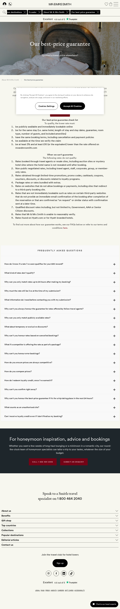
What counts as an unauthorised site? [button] (21, 407)
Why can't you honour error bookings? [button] (22, 353)
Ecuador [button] (32, 12)
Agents (54, 590)
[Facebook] (56, 573)
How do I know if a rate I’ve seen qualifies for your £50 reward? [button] (33, 264)
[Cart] (111, 4)
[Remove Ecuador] (39, 12)
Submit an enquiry (74, 462)
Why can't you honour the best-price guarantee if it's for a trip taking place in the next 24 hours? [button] (48, 398)
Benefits (5, 515)
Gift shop (6, 520)
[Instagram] (48, 573)
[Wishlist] (106, 4)
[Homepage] (60, 4)
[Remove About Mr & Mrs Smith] (67, 12)
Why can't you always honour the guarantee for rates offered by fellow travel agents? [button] (43, 309)
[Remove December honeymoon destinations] (24, 12)
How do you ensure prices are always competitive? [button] (28, 362)
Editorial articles (10, 540)
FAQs (42, 590)
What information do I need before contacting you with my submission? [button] (37, 300)
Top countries (8, 525)
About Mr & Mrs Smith (10, 80)
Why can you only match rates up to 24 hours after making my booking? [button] (37, 282)
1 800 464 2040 (69, 498)
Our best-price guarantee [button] (83, 12)
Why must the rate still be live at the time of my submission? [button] (32, 291)
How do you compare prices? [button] (18, 371)
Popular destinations (12, 535)
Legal (37, 590)
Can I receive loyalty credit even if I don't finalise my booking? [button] (33, 416)
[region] (60, 101)
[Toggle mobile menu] (116, 4)
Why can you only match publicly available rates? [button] (27, 318)
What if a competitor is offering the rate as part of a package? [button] (32, 344)
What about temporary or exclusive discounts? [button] (26, 327)
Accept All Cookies (72, 106)
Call (42, 462)
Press (47, 590)
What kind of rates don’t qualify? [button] (19, 273)
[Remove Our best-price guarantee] (98, 12)
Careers (61, 590)
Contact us (7, 544)
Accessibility (79, 590)
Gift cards (69, 590)
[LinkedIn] (64, 573)
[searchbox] (110, 12)
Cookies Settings (46, 106)
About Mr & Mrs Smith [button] (53, 12)
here (65, 228)
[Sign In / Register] (4, 4)
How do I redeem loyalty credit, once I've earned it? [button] (28, 380)
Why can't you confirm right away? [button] (20, 389)
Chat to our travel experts (106, 604)
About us (6, 510)
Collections (7, 530)
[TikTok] (71, 573)
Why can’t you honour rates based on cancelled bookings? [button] (31, 335)
